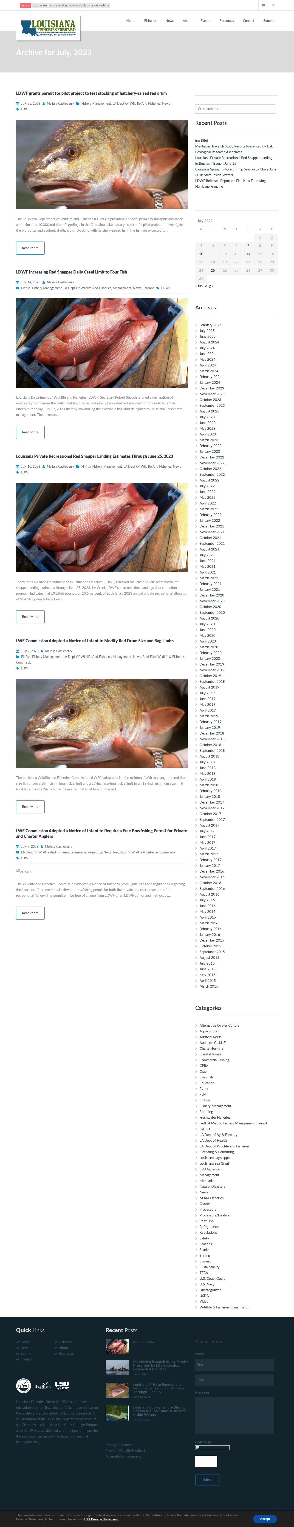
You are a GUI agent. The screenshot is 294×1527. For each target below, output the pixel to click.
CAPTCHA (203, 1442)
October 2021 (210, 538)
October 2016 (210, 883)
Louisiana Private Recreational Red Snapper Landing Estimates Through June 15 (158, 1388)
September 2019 (212, 681)
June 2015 (208, 969)
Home (130, 21)
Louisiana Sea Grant (214, 1163)
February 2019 (211, 722)
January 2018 (210, 796)
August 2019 (209, 687)
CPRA (204, 1066)
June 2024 (208, 354)
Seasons (148, 288)
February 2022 (211, 515)
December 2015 (212, 940)
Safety (204, 1238)
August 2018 (209, 756)
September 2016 (212, 888)
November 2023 (212, 394)
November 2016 (212, 877)
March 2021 (209, 578)
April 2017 (208, 848)
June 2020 (208, 630)
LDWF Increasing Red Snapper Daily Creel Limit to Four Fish (71, 272)
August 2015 (209, 957)
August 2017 (209, 825)
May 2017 (207, 842)
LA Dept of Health (213, 1140)
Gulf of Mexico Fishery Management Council (233, 1123)
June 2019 (208, 699)
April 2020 (208, 641)
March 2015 (209, 986)
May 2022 (207, 497)
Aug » (209, 286)
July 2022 (207, 486)
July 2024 (207, 348)
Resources (226, 21)
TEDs (204, 1273)
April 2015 (208, 980)
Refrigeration (209, 1227)
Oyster (205, 1204)
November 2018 (212, 739)
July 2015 (207, 963)
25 (213, 270)
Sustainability (210, 1267)
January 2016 (210, 934)
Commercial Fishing (214, 1060)
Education (207, 1083)
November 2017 (212, 808)
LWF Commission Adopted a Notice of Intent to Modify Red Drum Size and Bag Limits (95, 641)
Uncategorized (210, 1290)
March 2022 (209, 509)
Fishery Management (96, 103)
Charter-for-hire (211, 1048)
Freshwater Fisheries (215, 1117)
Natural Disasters (212, 1186)
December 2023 (212, 388)
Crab (203, 1071)
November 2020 (212, 601)
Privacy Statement (119, 1445)
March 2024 (209, 371)
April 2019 (208, 710)
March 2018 (209, 785)
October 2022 (210, 469)
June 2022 (208, 492)
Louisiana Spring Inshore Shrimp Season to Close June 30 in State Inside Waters (160, 1411)
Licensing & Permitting (86, 852)
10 (201, 254)
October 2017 (210, 814)
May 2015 (207, 975)
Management (122, 288)
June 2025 (208, 336)
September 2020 (212, 612)
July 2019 (207, 693)
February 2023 (211, 446)
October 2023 (210, 400)
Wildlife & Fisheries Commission (154, 852)
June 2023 (208, 423)
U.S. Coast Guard (212, 1278)
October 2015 (210, 946)
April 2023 (208, 434)
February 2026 (211, 325)
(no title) (201, 140)
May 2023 (207, 428)
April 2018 (208, 779)
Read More (30, 248)
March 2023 (209, 440)
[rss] (273, 5)
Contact (248, 21)
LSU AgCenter (210, 1169)
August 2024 (209, 342)
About (187, 21)
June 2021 (208, 561)
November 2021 (212, 532)
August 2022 (209, 480)
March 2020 (209, 647)
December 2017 (212, 802)
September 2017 (212, 819)
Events (205, 21)
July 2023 (207, 417)
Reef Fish (149, 657)
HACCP (205, 1129)
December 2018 (212, 733)
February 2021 (211, 584)
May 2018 (207, 773)
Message (202, 1392)
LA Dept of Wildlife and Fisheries (136, 103)
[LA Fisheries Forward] (48, 27)
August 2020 (209, 618)
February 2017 (211, 860)
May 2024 (207, 359)
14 (248, 254)
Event (204, 1089)
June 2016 (208, 906)
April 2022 (208, 503)
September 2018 (212, 750)
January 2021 (210, 589)
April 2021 (208, 572)
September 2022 (212, 474)
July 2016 (207, 900)
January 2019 (210, 727)
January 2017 (210, 865)
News (170, 21)
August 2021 (209, 549)
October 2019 (210, 676)
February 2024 (211, 377)
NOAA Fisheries (212, 1198)
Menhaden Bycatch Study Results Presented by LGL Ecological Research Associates (160, 1365)
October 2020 (210, 607)
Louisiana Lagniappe (215, 1158)
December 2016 (212, 871)
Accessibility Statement (123, 1456)
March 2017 (209, 854)
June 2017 (208, 837)
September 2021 (212, 543)
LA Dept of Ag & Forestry (218, 1135)
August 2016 (209, 894)
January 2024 (210, 382)
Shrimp (205, 1255)
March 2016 (209, 923)
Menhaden (207, 1181)
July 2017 (207, 831)
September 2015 (212, 952)
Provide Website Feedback (126, 1450)
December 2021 (212, 526)
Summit (268, 21)
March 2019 (209, 716)
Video (204, 1301)
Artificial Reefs (211, 1037)
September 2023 (212, 405)
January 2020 (210, 658)
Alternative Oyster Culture (219, 1025)
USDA (204, 1296)
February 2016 (211, 929)
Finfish (26, 288)
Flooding (206, 1112)
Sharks (204, 1250)
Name (200, 1354)
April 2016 (208, 917)
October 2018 (210, 745)
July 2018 (207, 762)
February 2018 (211, 791)
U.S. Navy (207, 1284)
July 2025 (207, 331)
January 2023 (210, 451)
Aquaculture (209, 1031)
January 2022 (210, 520)
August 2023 (209, 411)
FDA (203, 1094)
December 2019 (212, 664)
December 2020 (212, 595)
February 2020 (211, 653)
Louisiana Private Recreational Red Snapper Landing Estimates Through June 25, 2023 (94, 457)
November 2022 (212, 463)
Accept (265, 1519)
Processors (208, 1209)
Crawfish (206, 1077)
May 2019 (207, 704)
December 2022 (212, 457)
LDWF (25, 109)
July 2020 (207, 624)
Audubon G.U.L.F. (213, 1043)
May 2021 (207, 566)
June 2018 (208, 768)
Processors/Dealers (214, 1215)
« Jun (199, 286)
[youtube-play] (263, 5)
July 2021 (207, 555)
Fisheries (150, 21)
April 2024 (208, 365)
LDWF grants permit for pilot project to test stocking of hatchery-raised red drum (91, 94)
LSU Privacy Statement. (101, 1519)
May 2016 (207, 911)
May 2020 (207, 635)
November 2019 (212, 670)
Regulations (121, 852)
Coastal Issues (210, 1054)
